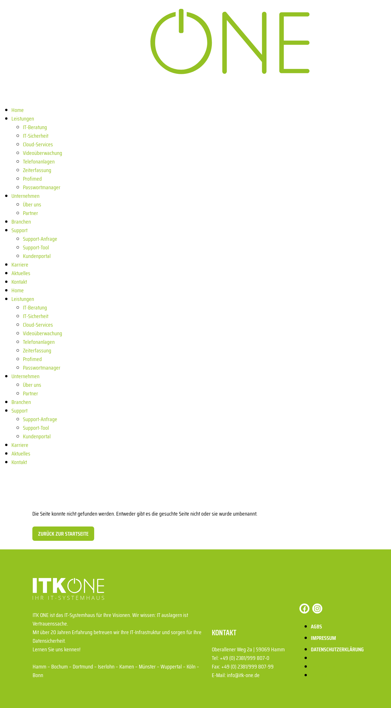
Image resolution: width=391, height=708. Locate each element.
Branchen (21, 221)
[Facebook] (304, 609)
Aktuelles (20, 273)
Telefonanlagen (39, 161)
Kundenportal (37, 256)
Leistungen (22, 118)
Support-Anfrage (40, 238)
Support (19, 230)
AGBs (316, 626)
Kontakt (19, 281)
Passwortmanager (41, 187)
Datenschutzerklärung (337, 649)
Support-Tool (36, 247)
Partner (30, 213)
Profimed (32, 178)
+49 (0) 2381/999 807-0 (244, 657)
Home (17, 110)
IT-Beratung (35, 127)
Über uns (32, 204)
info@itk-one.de (243, 675)
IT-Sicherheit (35, 135)
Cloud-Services (38, 144)
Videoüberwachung (42, 152)
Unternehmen (25, 195)
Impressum (323, 637)
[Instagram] (317, 609)
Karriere (19, 264)
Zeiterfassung (37, 170)
